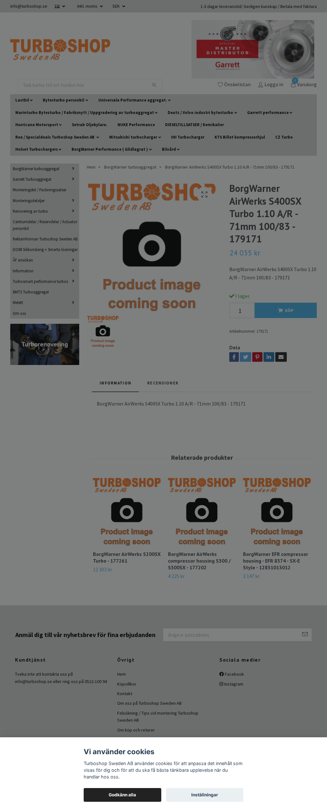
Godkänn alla (122, 794)
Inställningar (204, 794)
